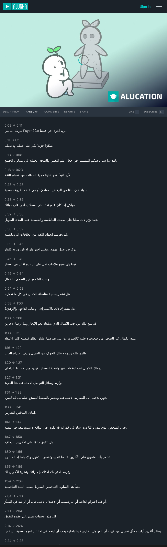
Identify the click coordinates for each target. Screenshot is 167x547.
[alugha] (15, 6)
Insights (69, 111)
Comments (51, 111)
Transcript (32, 111)
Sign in (145, 6)
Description (11, 111)
